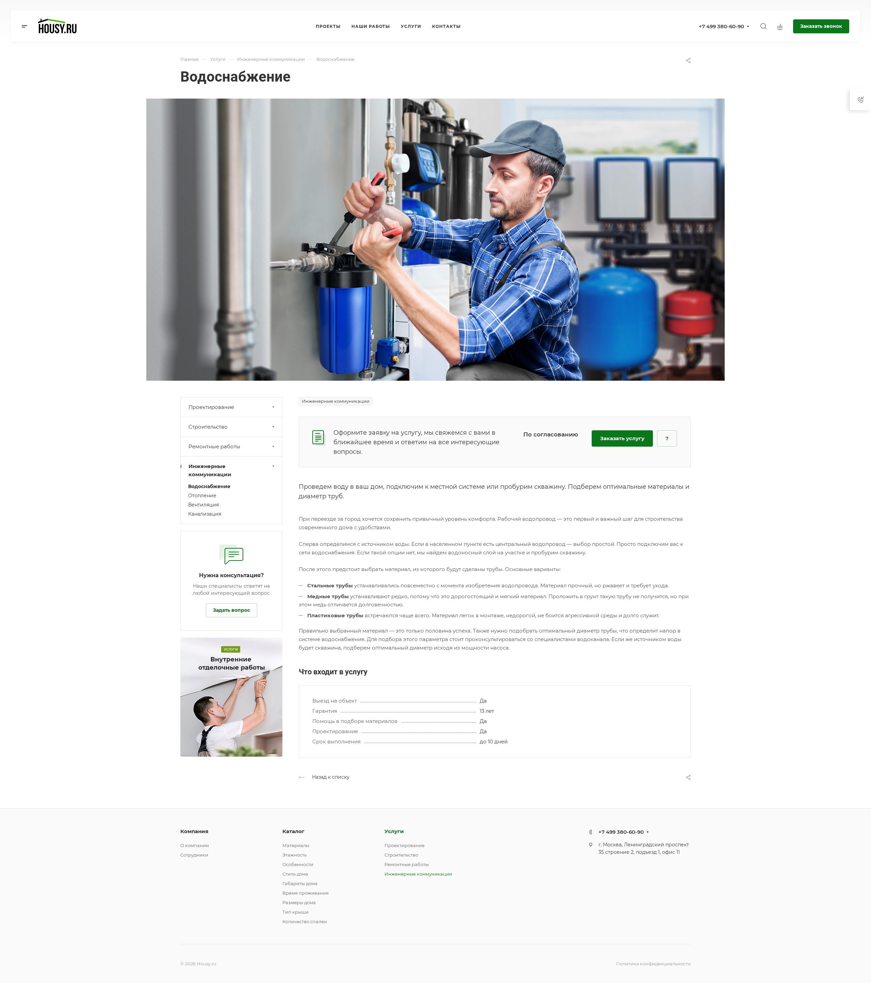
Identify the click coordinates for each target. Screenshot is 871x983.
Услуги (394, 831)
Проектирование (211, 407)
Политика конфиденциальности (653, 963)
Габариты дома (299, 883)
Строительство (208, 427)
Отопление (202, 496)
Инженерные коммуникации (209, 470)
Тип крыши (295, 912)
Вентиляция (203, 505)
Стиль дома (295, 874)
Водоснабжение (209, 486)
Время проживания (305, 893)
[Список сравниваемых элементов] (779, 26)
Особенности (297, 864)
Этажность (294, 855)
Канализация (204, 514)
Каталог (293, 831)
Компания (194, 831)
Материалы (295, 845)
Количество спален (304, 921)
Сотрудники (194, 855)
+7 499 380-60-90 (721, 26)
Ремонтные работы (214, 446)
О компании (194, 845)
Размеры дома (299, 902)
